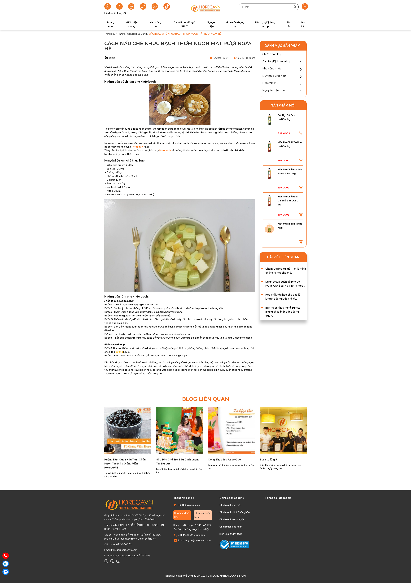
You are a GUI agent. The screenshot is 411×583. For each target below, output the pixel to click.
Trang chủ (110, 24)
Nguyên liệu (211, 24)
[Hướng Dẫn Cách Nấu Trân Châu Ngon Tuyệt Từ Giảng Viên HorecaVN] (127, 429)
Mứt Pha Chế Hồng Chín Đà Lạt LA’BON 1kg (289, 200)
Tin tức (288, 24)
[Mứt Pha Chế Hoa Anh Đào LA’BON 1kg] (269, 174)
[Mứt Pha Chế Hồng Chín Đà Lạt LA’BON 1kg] (269, 201)
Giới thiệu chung (132, 24)
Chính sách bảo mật (230, 505)
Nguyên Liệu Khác (274, 90)
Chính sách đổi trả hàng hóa (234, 512)
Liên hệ (302, 24)
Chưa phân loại (271, 54)
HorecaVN (137, 146)
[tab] (182, 515)
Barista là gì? (268, 459)
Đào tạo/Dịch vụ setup (265, 24)
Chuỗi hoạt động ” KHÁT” (184, 24)
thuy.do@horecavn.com (124, 550)
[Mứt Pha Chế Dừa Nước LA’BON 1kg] (269, 146)
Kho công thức (155, 24)
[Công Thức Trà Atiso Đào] (231, 429)
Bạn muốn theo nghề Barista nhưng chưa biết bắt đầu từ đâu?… (282, 311)
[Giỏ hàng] (304, 6)
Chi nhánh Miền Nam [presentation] (202, 515)
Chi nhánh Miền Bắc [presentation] (182, 515)
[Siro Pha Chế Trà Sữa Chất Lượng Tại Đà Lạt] (179, 429)
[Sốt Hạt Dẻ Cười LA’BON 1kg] (269, 119)
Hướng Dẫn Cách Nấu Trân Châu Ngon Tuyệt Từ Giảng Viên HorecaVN (125, 463)
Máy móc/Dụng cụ (235, 24)
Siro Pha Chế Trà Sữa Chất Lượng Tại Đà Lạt (178, 461)
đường (119, 351)
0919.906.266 (197, 534)
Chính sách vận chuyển (232, 519)
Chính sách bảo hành (230, 526)
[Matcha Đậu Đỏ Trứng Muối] (269, 228)
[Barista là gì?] (283, 429)
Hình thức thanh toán (230, 533)
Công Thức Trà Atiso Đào (224, 459)
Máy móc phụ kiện (274, 75)
